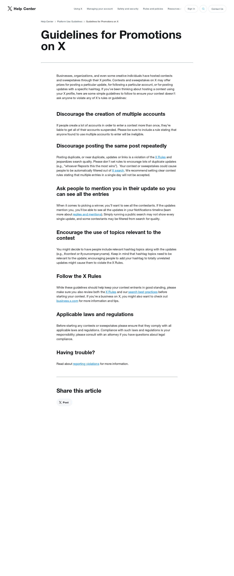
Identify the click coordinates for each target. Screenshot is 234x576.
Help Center (47, 21)
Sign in (191, 8)
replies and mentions (87, 214)
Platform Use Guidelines (69, 21)
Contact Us (217, 8)
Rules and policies (153, 8)
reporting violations (86, 364)
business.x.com (67, 301)
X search (118, 170)
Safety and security (127, 8)
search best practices (143, 292)
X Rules (160, 157)
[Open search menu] (203, 9)
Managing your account (100, 8)
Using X (78, 8)
